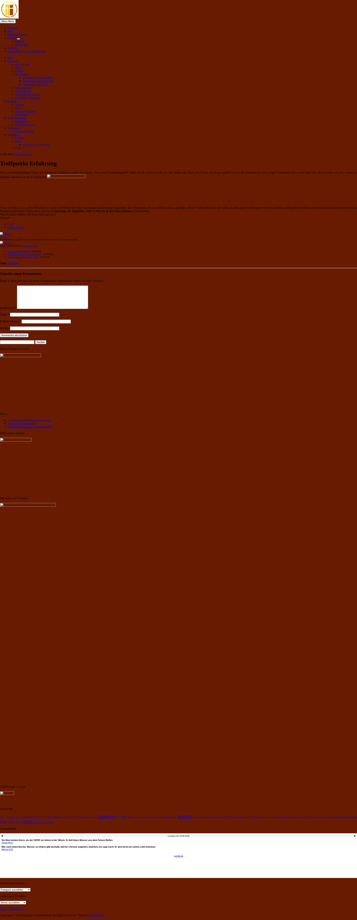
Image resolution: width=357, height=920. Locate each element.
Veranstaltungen (16, 34)
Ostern (265, 817)
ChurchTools (84, 817)
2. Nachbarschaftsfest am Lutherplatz (29, 420)
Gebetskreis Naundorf (35, 84)
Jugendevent (146, 817)
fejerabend (50, 822)
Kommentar (8, 308)
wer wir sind (22, 64)
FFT (116, 816)
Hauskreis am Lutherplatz (37, 77)
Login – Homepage (11, 909)
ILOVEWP (97, 915)
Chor (18, 67)
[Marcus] (6, 233)
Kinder (19, 71)
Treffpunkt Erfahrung (27, 94)
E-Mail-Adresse (10, 321)
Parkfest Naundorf (277, 817)
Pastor (289, 817)
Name (4, 314)
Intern (18, 141)
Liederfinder (215, 817)
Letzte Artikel (15, 227)
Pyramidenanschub (333, 817)
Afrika (3, 817)
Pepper (295, 817)
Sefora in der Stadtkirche (18, 251)
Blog (10, 31)
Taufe (3, 822)
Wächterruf (21, 121)
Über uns (12, 27)
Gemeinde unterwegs (27, 97)
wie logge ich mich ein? (36, 144)
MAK (224, 817)
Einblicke (105, 816)
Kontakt (12, 37)
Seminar (353, 817)
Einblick (12, 47)
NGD (253, 817)
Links (18, 148)
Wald (28, 821)
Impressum (21, 44)
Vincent (19, 822)
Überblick (13, 134)
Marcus (3, 236)
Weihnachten (39, 822)
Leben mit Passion (201, 817)
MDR (229, 817)
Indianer (131, 817)
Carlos (70, 817)
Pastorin (19, 41)
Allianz (11, 816)
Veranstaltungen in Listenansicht (26, 51)
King (174, 817)
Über (10, 224)
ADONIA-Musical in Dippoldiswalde (24, 254)
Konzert (184, 816)
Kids (17, 107)
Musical (247, 817)
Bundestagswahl (39, 817)
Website (4, 328)
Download (13, 127)
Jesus (138, 817)
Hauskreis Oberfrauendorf (37, 81)
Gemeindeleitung (25, 111)
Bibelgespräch (23, 87)
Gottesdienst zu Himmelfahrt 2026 (22, 257)
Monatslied (238, 817)
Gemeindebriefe (24, 131)
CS (65, 817)
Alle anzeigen (30, 245)
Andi (18, 817)
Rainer (345, 817)
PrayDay (302, 817)
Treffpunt (13, 263)
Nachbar (259, 817)
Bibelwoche (26, 817)
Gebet (123, 816)
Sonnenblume (23, 91)
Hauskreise (21, 74)
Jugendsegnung (158, 817)
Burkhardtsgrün (55, 816)
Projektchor (320, 817)
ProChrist (311, 817)
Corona (93, 817)
